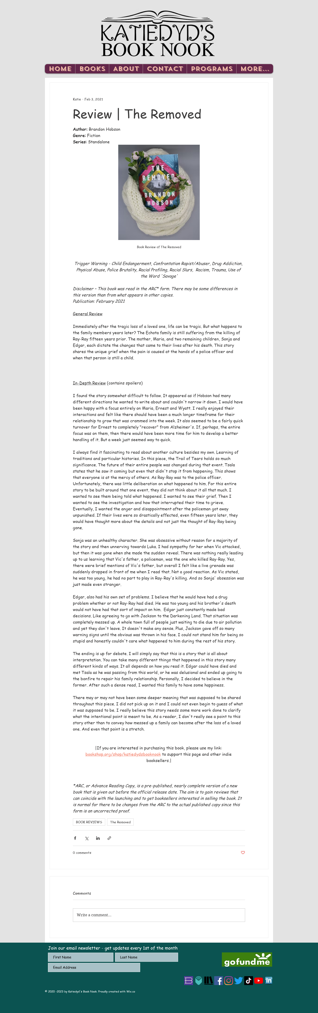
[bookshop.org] (188, 980)
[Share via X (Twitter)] (86, 838)
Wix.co (130, 991)
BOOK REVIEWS (89, 822)
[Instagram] (228, 980)
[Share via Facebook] (75, 838)
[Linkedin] (268, 980)
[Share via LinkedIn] (98, 838)
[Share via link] (109, 838)
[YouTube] (258, 980)
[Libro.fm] (198, 980)
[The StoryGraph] (208, 980)
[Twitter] (238, 980)
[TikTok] (248, 980)
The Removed (120, 822)
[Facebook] (218, 980)
